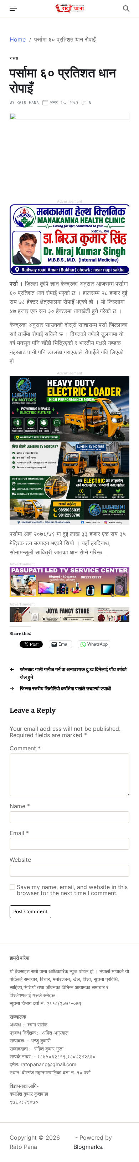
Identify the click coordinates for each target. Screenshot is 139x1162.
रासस (14, 58)
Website (20, 860)
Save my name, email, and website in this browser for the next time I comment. (72, 890)
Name (20, 806)
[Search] (126, 8)
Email (19, 833)
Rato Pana (27, 102)
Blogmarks (87, 1146)
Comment (25, 748)
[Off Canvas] (13, 9)
